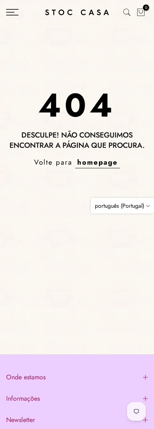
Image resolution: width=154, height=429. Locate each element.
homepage (97, 162)
